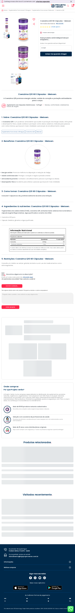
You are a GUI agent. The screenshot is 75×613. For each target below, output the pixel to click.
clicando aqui (28, 277)
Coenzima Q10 (59, 10)
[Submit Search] (68, 5)
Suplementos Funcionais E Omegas (20, 10)
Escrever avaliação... (12, 286)
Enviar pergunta (10, 307)
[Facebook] (30, 578)
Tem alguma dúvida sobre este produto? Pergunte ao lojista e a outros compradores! (25, 290)
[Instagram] (35, 578)
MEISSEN (59, 23)
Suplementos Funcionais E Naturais (43, 10)
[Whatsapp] (44, 578)
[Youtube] (40, 578)
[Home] (57, 5)
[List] (3, 5)
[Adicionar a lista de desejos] (34, 19)
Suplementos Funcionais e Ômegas (13, 132)
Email (43, 48)
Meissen (39, 132)
